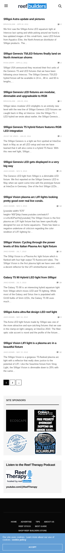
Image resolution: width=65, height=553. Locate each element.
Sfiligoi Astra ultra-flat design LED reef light (30, 312)
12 (60, 352)
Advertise (26, 522)
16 (60, 251)
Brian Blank (9, 24)
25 (60, 171)
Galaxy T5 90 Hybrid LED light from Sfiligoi (29, 277)
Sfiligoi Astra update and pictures (24, 19)
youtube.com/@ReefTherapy (21, 486)
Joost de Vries (10, 136)
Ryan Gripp (8, 63)
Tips (38, 522)
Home (14, 522)
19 (60, 283)
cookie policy (19, 539)
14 (60, 206)
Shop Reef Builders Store (32, 531)
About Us (49, 522)
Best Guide (41, 526)
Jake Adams (9, 171)
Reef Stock (25, 526)
